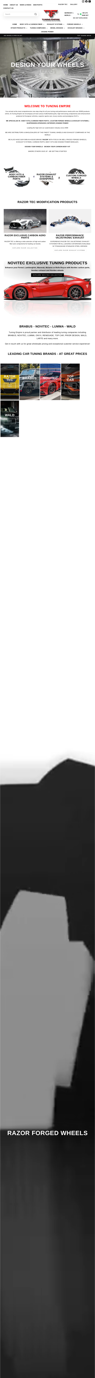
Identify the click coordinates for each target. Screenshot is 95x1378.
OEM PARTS (37, 5)
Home (14, 24)
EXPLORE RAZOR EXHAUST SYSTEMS (70, 250)
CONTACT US (8, 8)
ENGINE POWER (47, 32)
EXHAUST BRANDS (75, 28)
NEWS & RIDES (25, 5)
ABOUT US (14, 5)
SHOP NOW (47, 71)
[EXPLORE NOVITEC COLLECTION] (47, 289)
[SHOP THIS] (29, 382)
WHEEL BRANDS (57, 28)
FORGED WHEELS (74, 24)
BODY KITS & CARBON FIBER (31, 24)
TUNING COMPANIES (38, 28)
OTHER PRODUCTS (18, 28)
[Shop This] (9, 382)
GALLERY (73, 4)
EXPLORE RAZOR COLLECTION (25, 248)
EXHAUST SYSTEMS (55, 24)
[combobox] (21, 14)
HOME (5, 5)
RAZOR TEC (62, 4)
